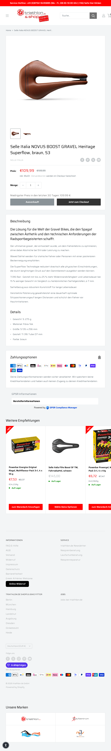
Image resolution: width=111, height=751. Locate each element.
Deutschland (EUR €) (16, 646)
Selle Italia (16, 160)
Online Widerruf (17, 584)
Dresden (10, 623)
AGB (8, 550)
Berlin (9, 600)
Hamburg (11, 609)
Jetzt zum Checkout (79, 202)
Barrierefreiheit (14, 574)
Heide (9, 632)
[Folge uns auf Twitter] (13, 659)
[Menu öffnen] (7, 15)
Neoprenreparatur (70, 560)
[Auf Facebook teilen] (82, 160)
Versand (10, 555)
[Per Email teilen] (99, 160)
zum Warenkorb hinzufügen (26, 507)
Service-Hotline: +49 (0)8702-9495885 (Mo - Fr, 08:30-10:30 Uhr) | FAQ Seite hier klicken (55, 3)
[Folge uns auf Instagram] (19, 659)
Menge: (14, 185)
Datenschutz (13, 569)
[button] (5, 745)
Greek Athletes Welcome (19, 578)
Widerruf (10, 560)
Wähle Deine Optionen (65, 507)
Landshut (11, 614)
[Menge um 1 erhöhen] (38, 185)
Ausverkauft (32, 202)
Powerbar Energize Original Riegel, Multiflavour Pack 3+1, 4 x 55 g (25, 471)
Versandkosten (38, 176)
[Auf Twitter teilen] (93, 160)
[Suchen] (93, 15)
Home (8, 30)
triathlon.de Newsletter (73, 545)
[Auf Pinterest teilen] (88, 160)
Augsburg (11, 618)
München (11, 604)
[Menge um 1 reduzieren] (23, 185)
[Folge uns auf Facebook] (8, 659)
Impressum (12, 564)
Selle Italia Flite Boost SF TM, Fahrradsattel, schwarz (63, 469)
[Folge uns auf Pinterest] (24, 659)
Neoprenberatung (70, 550)
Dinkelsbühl (12, 628)
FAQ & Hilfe (12, 545)
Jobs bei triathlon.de (71, 600)
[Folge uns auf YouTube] (30, 659)
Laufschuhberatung (71, 555)
